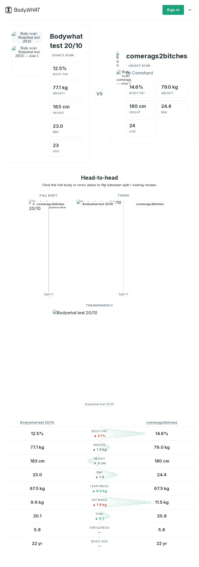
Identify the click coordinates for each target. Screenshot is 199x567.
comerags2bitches (161, 422)
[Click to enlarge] (27, 61)
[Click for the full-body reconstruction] (27, 37)
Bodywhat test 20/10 (37, 422)
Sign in (173, 10)
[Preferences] (190, 10)
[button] (48, 249)
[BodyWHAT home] (24, 9)
